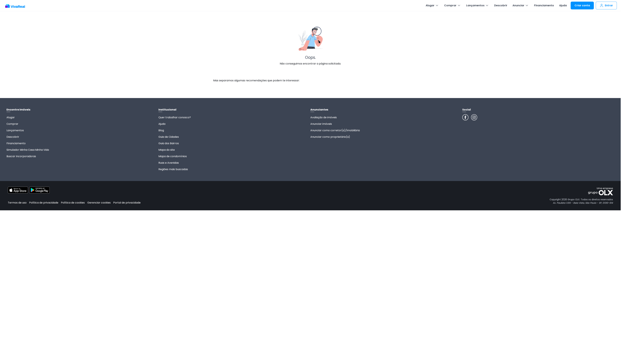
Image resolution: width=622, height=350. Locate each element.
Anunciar (518, 5)
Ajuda (563, 5)
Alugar (430, 5)
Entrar (609, 5)
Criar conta (582, 5)
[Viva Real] (16, 6)
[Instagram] (474, 117)
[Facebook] (465, 117)
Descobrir (500, 5)
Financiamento (544, 5)
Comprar (450, 5)
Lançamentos (475, 5)
